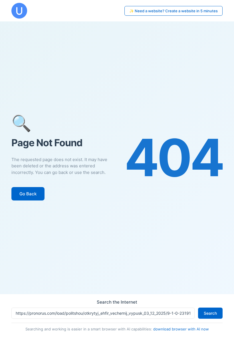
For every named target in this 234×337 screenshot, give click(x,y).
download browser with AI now (181, 329)
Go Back (28, 193)
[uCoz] (19, 11)
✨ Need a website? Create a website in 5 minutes (173, 11)
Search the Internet (117, 302)
